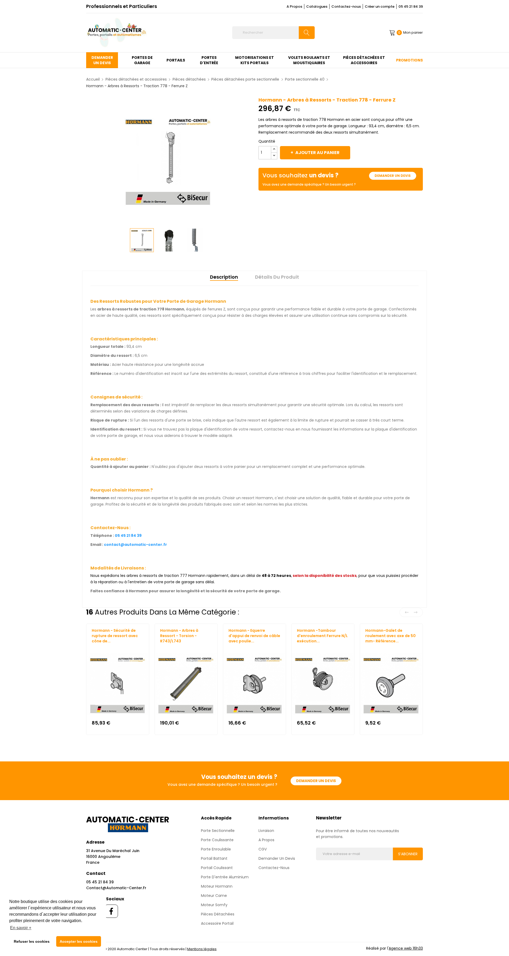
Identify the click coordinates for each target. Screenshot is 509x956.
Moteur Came (214, 895)
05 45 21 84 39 (410, 6)
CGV (262, 849)
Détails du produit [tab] (277, 277)
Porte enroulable (216, 849)
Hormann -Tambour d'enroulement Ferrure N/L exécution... (322, 636)
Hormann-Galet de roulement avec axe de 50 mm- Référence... (390, 636)
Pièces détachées (217, 914)
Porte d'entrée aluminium (225, 877)
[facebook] (111, 911)
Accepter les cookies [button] (79, 941)
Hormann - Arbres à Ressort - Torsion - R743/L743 (179, 636)
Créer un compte (379, 6)
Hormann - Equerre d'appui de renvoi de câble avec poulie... (254, 636)
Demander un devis (393, 175)
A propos (266, 840)
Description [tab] (224, 277)
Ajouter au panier (317, 153)
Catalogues (316, 6)
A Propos (294, 6)
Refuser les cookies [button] (32, 941)
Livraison (266, 830)
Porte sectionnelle (218, 830)
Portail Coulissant (217, 867)
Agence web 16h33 (406, 948)
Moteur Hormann (216, 886)
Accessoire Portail (217, 923)
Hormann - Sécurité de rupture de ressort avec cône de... (115, 636)
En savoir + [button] (20, 928)
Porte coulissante (217, 840)
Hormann (99, 646)
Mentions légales (202, 948)
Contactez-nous (346, 6)
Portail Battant (214, 858)
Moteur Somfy (214, 904)
